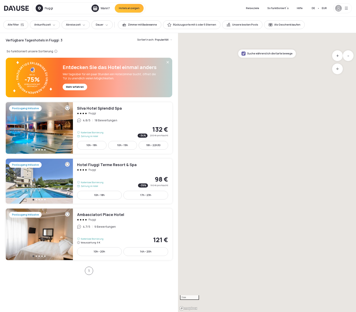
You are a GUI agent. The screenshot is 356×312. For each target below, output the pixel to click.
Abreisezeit (73, 24)
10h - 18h (92, 145)
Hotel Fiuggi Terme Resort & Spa (89, 181)
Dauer (99, 24)
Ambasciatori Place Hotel (89, 234)
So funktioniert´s (278, 8)
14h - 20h (145, 251)
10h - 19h (122, 145)
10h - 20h (99, 251)
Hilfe (300, 8)
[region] (267, 172)
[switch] (139, 24)
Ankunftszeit (42, 24)
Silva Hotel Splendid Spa (89, 128)
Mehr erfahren (75, 87)
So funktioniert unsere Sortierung (30, 51)
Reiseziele (252, 8)
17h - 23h (145, 195)
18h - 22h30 (153, 145)
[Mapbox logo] (188, 308)
